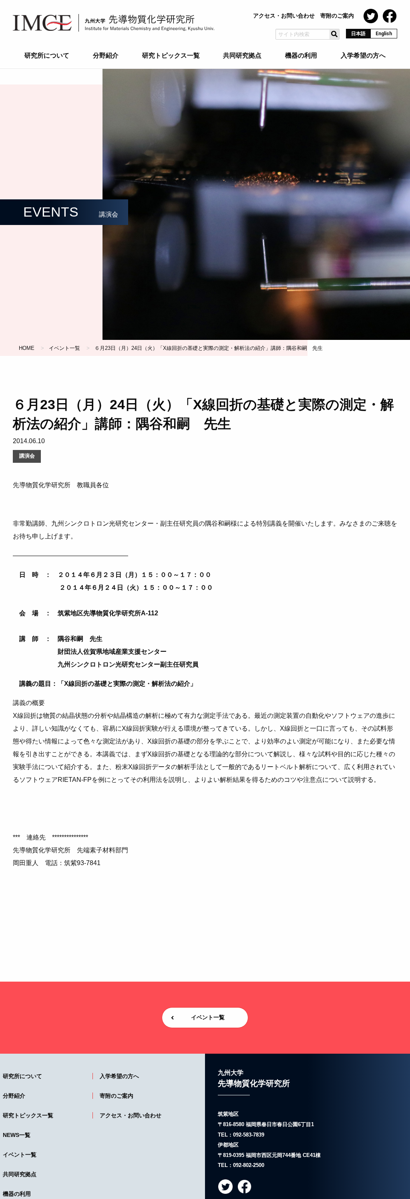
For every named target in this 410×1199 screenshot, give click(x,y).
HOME (26, 348)
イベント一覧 (64, 348)
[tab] (47, 57)
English (384, 33)
